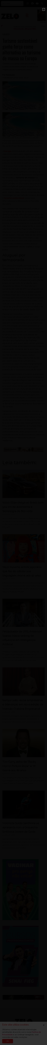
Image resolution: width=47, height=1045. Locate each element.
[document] (23, 522)
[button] (44, 9)
